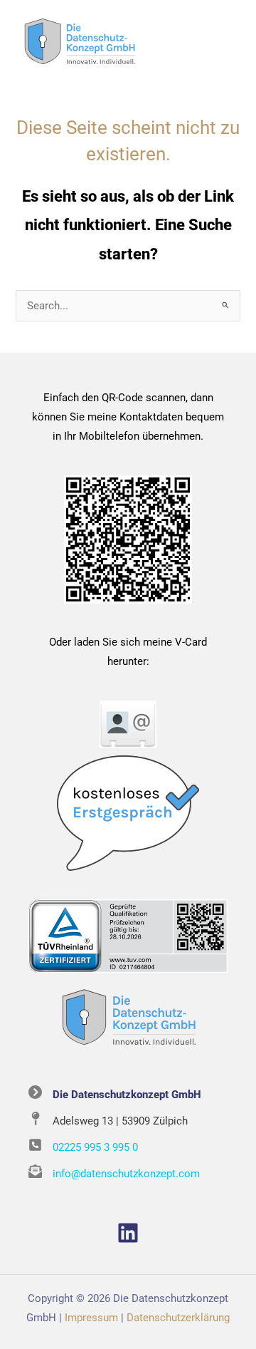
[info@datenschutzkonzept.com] (114, 1174)
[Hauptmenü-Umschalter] (226, 42)
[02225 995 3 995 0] (83, 1147)
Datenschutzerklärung (178, 1317)
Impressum (91, 1317)
